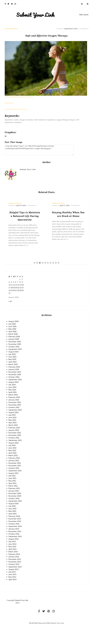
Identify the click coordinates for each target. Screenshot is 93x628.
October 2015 (13, 524)
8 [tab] (53, 263)
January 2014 (13, 557)
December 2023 (14, 402)
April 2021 (12, 483)
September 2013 (15, 567)
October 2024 (13, 377)
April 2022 (12, 453)
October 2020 (13, 498)
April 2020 (12, 514)
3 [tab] (40, 263)
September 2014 (15, 536)
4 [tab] (42, 263)
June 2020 (12, 509)
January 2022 (13, 460)
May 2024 (12, 390)
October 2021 (13, 468)
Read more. (9, 103)
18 (12, 288)
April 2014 (12, 549)
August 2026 (13, 321)
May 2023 (12, 420)
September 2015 (15, 526)
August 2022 (13, 443)
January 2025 (13, 369)
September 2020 (15, 501)
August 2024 (13, 382)
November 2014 (14, 531)
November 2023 (14, 405)
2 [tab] (37, 263)
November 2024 (14, 374)
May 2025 (12, 359)
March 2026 (13, 334)
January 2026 (13, 339)
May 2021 (12, 481)
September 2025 (15, 349)
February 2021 (14, 488)
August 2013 (13, 569)
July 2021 (12, 476)
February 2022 (14, 458)
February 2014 (14, 554)
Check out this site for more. (16, 109)
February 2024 (14, 397)
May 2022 (12, 450)
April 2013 (12, 579)
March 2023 (13, 425)
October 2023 (13, 407)
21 (18, 288)
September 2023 (15, 410)
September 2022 (15, 440)
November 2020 (14, 496)
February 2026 (14, 336)
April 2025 (12, 362)
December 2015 (14, 519)
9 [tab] (56, 263)
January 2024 (13, 400)
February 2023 (14, 428)
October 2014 (13, 534)
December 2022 (14, 433)
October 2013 (13, 564)
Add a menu (83, 14)
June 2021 (12, 478)
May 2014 (12, 546)
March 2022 (13, 455)
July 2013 (12, 572)
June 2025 (12, 357)
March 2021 (13, 486)
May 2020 (12, 511)
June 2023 (12, 417)
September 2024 (15, 379)
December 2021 (14, 463)
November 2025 (14, 344)
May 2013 (12, 577)
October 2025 (13, 347)
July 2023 (12, 415)
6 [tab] (48, 263)
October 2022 (13, 438)
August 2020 (13, 503)
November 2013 (14, 562)
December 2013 (14, 559)
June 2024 (12, 387)
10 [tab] (58, 263)
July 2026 (12, 324)
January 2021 (13, 491)
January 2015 (13, 529)
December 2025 (14, 342)
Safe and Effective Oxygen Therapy (19, 97)
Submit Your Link (35, 14)
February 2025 (14, 367)
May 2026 (12, 329)
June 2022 (12, 448)
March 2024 (13, 395)
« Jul (10, 301)
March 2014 (13, 552)
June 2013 (12, 574)
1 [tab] (34, 263)
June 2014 (12, 544)
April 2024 (12, 392)
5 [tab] (45, 263)
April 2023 (12, 422)
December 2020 (14, 493)
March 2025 (13, 364)
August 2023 (13, 412)
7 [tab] (50, 263)
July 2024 (12, 385)
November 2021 (14, 465)
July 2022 (12, 445)
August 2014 (13, 539)
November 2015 (14, 521)
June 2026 (12, 326)
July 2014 (12, 541)
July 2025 (12, 354)
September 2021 (15, 471)
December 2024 (14, 372)
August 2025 (13, 352)
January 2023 (13, 430)
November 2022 (14, 435)
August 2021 (13, 473)
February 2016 (14, 516)
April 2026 (12, 331)
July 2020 (12, 506)
